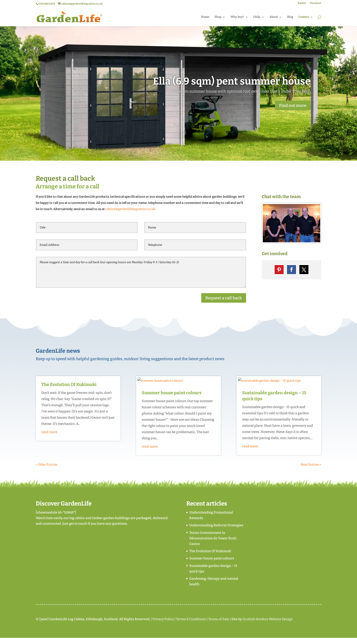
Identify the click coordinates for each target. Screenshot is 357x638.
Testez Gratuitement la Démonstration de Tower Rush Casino (212, 538)
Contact (303, 17)
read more (49, 432)
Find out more (292, 105)
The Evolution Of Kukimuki (68, 384)
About (274, 17)
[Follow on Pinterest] (279, 269)
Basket (302, 3)
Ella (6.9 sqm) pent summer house (232, 81)
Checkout (315, 3)
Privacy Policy (163, 619)
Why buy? (237, 17)
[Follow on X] (304, 269)
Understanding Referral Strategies (216, 525)
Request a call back (223, 297)
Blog (290, 17)
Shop (217, 17)
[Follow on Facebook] (291, 269)
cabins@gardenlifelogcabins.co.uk (130, 209)
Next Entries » (311, 464)
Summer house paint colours (171, 392)
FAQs (256, 17)
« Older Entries (46, 464)
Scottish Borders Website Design (268, 619)
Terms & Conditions (191, 619)
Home (205, 17)
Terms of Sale (218, 619)
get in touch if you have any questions (98, 524)
